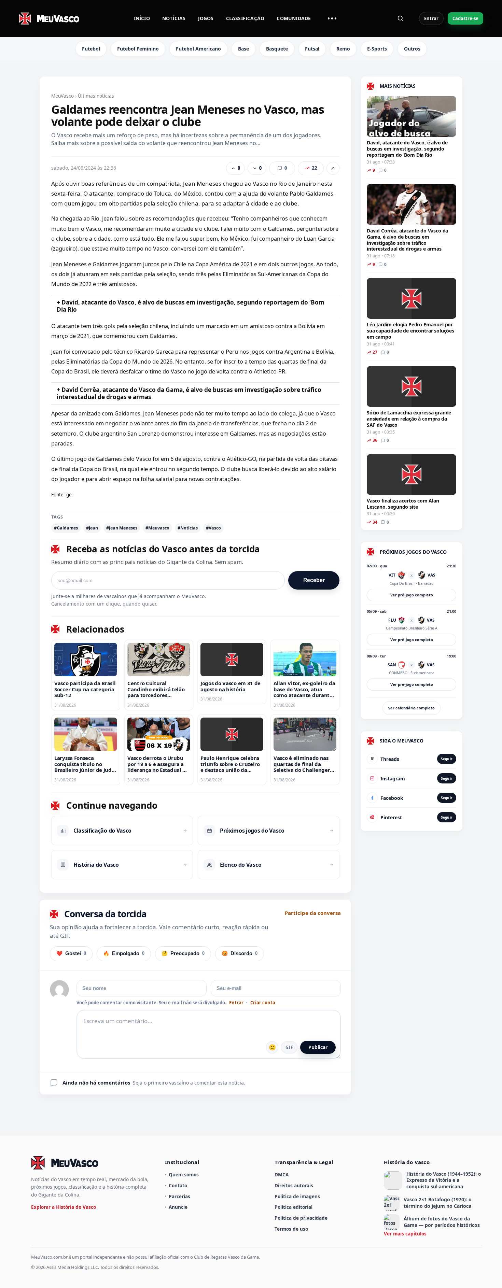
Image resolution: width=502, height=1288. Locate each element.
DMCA (282, 1174)
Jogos (206, 18)
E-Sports (377, 48)
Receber (314, 580)
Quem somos (184, 1174)
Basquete (277, 48)
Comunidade (294, 18)
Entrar (431, 18)
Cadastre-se (465, 18)
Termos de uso (291, 1229)
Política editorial (293, 1207)
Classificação (245, 18)
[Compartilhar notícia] (332, 168)
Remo (343, 48)
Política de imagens (297, 1196)
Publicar (317, 1047)
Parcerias (179, 1196)
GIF (289, 1047)
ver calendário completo (411, 707)
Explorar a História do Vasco (63, 1207)
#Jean (92, 528)
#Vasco (213, 528)
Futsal (312, 48)
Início (142, 18)
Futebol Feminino (138, 48)
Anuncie (178, 1207)
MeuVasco (62, 96)
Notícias (174, 18)
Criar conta (262, 1003)
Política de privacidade (301, 1218)
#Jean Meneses (121, 528)
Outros (412, 48)
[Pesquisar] (400, 18)
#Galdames (66, 528)
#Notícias (188, 528)
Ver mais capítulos (405, 1233)
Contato (178, 1185)
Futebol (91, 48)
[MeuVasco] (49, 18)
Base (243, 48)
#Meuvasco (157, 528)
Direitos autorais (294, 1185)
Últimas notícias (96, 96)
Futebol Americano (198, 48)
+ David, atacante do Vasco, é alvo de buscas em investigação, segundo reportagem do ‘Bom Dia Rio (190, 306)
